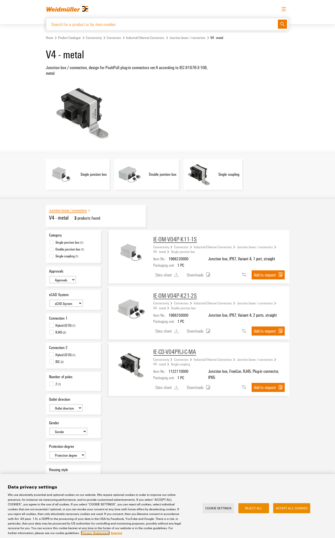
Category (55, 235)
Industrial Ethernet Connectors (145, 37)
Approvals (56, 271)
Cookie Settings (218, 508)
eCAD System (59, 294)
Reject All (253, 508)
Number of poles (60, 377)
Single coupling (180, 364)
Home (49, 37)
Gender (54, 423)
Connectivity (94, 37)
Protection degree (61, 446)
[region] (167, 506)
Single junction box (183, 251)
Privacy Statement (95, 533)
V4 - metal (159, 251)
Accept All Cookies (292, 508)
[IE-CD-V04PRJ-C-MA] (131, 365)
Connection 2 (58, 347)
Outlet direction (59, 399)
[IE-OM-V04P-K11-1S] (131, 252)
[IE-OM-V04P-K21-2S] (131, 308)
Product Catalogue (69, 37)
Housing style (58, 469)
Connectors (114, 37)
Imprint (116, 533)
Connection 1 (58, 318)
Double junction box (183, 307)
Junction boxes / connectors (187, 37)
